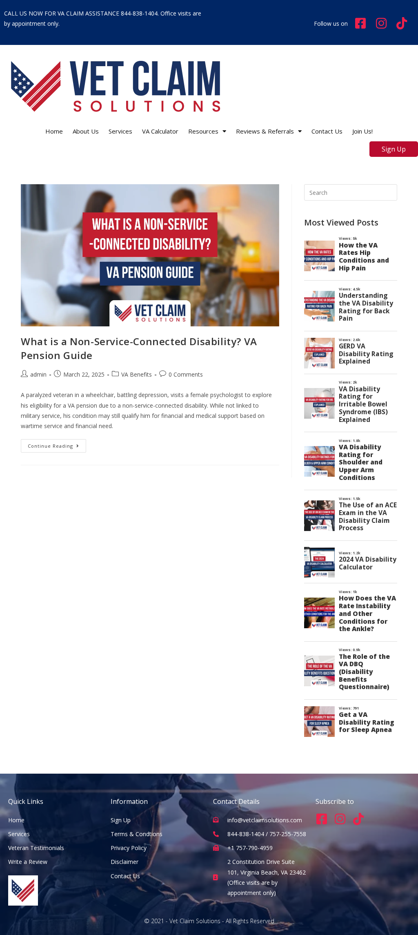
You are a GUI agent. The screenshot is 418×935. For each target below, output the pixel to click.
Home (54, 131)
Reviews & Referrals (265, 131)
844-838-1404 (139, 13)
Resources (203, 131)
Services (120, 131)
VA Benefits (136, 374)
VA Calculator (160, 131)
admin (38, 374)
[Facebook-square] (322, 819)
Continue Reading (57, 444)
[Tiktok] (358, 819)
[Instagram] (340, 819)
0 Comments (186, 374)
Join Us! (362, 131)
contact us (326, 131)
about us (86, 131)
